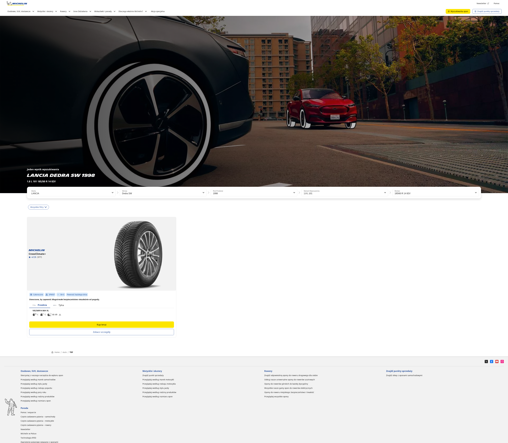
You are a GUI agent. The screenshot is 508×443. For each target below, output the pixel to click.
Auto (65, 352)
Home (57, 352)
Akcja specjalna (158, 11)
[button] (112, 192)
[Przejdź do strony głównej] (17, 3)
